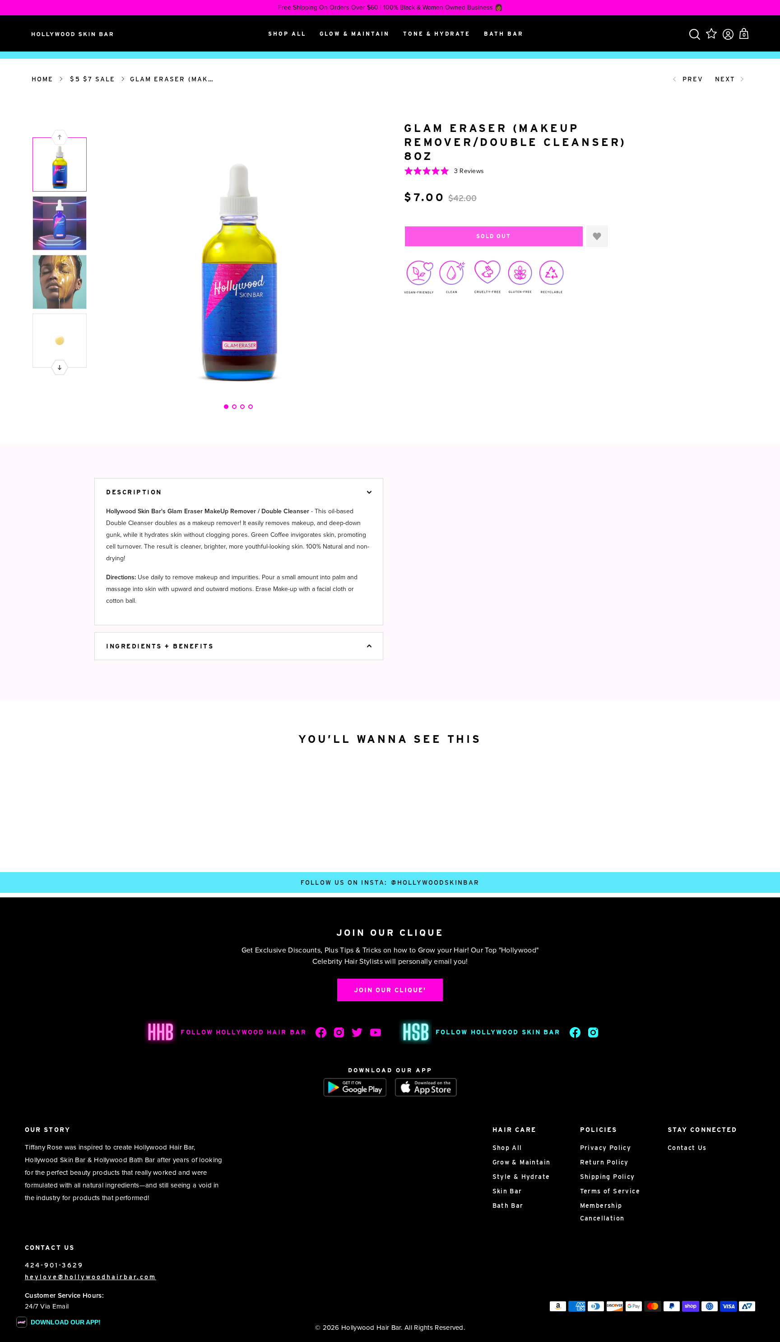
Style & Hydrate (521, 1176)
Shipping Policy (607, 1176)
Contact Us (687, 1147)
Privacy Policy (605, 1147)
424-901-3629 (54, 1265)
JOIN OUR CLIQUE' (390, 990)
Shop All (507, 1147)
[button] (60, 367)
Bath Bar (508, 1205)
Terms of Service (610, 1191)
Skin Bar (507, 1191)
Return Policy (604, 1162)
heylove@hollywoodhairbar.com (90, 1277)
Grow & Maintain (521, 1162)
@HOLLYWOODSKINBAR (435, 882)
